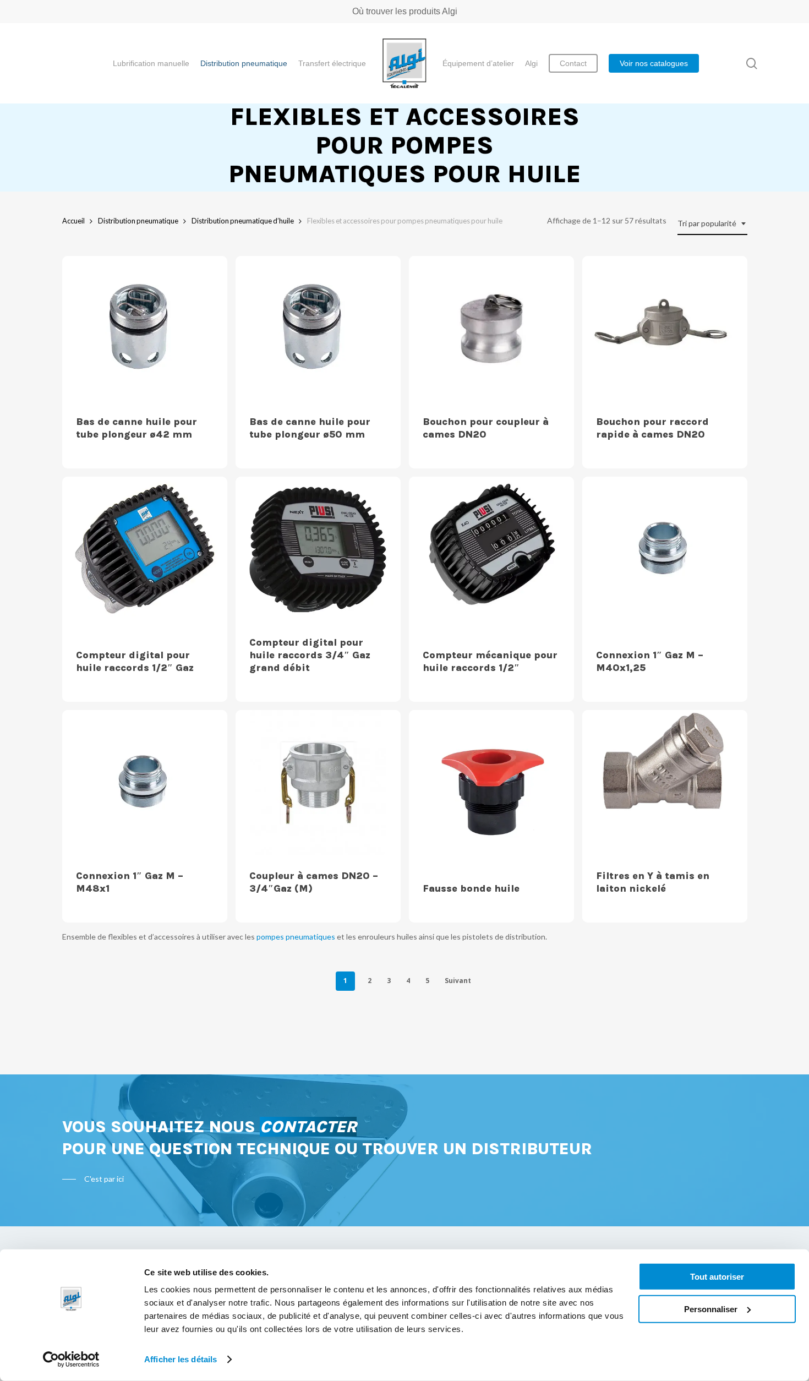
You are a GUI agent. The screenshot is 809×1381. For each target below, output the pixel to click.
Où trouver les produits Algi (404, 11)
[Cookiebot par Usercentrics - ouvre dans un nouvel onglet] (71, 1359)
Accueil (73, 220)
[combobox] (712, 224)
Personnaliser (710, 1308)
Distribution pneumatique (138, 220)
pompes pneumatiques (295, 936)
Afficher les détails (180, 1359)
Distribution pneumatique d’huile (243, 220)
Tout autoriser (717, 1276)
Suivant (458, 980)
